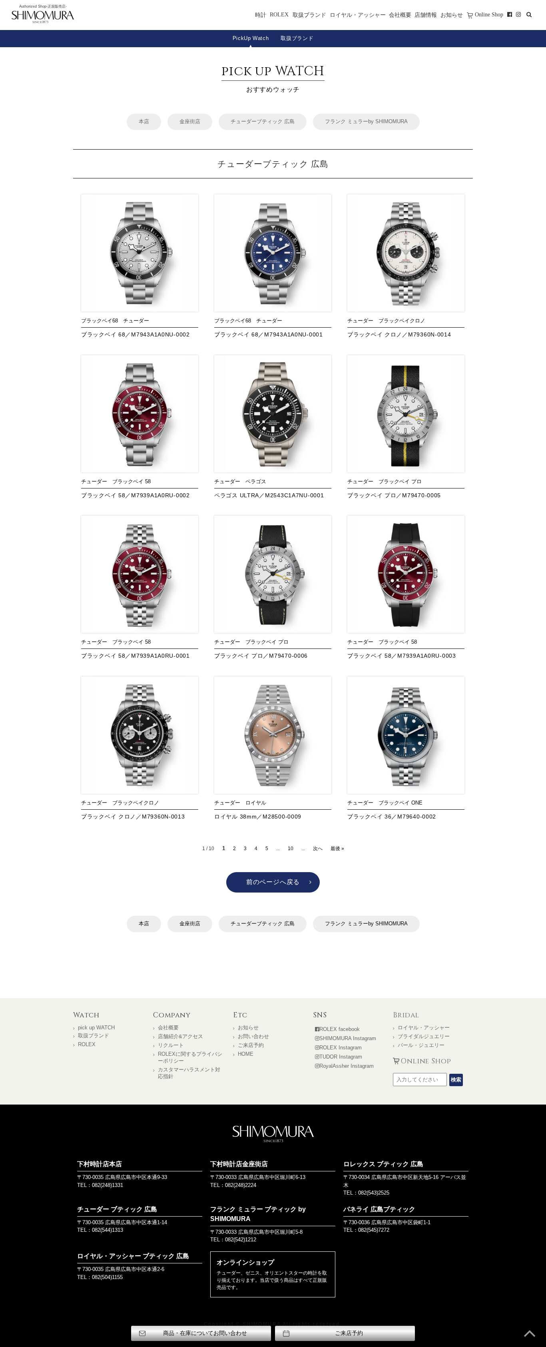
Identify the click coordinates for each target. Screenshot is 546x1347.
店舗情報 (425, 15)
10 (290, 848)
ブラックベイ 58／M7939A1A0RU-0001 (135, 655)
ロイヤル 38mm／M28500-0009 (257, 816)
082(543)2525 (373, 1193)
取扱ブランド (309, 15)
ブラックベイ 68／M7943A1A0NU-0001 (268, 334)
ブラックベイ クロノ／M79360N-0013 (133, 816)
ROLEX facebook (339, 1029)
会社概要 (400, 15)
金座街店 (189, 121)
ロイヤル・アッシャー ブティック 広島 (133, 1256)
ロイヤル (255, 803)
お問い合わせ (253, 1036)
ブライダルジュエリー (424, 1036)
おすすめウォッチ (272, 78)
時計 (260, 15)
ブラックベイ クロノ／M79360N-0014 (399, 334)
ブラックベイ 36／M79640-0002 (391, 816)
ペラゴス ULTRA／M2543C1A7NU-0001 (269, 495)
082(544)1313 (107, 1230)
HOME (245, 1054)
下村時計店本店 (99, 1164)
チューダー (136, 321)
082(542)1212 (240, 1240)
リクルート (171, 1045)
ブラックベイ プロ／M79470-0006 (261, 655)
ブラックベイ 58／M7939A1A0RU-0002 (135, 495)
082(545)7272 (373, 1230)
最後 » (337, 848)
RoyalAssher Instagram (346, 1066)
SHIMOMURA (273, 1134)
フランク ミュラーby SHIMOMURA (366, 121)
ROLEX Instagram (340, 1048)
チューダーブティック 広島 (263, 121)
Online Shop (489, 14)
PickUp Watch (251, 38)
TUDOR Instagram (340, 1057)
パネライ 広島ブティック (379, 1209)
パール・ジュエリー (421, 1045)
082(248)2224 (240, 1185)
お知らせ (451, 15)
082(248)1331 (107, 1185)
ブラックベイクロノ (402, 321)
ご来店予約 (251, 1045)
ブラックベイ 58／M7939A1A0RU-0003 (401, 655)
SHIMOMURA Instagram (347, 1038)
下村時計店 (43, 17)
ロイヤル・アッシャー (358, 15)
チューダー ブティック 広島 (117, 1209)
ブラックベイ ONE (400, 803)
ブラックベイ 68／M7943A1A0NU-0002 (135, 334)
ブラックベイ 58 (131, 481)
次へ (318, 848)
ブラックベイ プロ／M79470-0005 (394, 495)
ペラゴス (255, 481)
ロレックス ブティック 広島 (383, 1164)
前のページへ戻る (273, 882)
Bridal (406, 1015)
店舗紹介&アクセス (180, 1036)
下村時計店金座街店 (239, 1164)
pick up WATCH (96, 1028)
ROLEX (279, 14)
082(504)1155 (107, 1277)
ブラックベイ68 (99, 321)
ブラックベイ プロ (400, 481)
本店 (144, 121)
